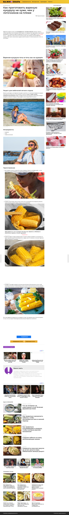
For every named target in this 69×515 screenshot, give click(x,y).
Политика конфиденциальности (10, 513)
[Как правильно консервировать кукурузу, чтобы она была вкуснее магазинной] (12, 429)
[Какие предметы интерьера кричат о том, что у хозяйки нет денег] (56, 112)
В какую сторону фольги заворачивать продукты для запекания (54, 133)
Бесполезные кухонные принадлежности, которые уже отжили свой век (54, 104)
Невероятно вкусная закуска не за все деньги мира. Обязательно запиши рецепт (33, 449)
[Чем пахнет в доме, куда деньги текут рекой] (56, 12)
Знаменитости (26, 1)
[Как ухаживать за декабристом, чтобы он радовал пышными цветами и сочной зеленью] (56, 54)
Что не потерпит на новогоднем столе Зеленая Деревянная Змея (32, 407)
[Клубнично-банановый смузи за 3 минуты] (56, 141)
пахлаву (41, 34)
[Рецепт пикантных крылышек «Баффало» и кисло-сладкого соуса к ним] (56, 83)
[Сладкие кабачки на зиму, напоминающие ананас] (12, 440)
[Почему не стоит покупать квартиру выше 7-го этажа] (56, 40)
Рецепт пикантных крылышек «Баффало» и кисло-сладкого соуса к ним (55, 89)
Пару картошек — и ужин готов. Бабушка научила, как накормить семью (23, 504)
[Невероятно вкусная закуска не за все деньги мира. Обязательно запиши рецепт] (12, 451)
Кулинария (44, 1)
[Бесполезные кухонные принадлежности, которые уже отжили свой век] (56, 97)
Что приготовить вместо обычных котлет (55, 33)
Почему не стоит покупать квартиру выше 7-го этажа (56, 46)
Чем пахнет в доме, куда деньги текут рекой (55, 19)
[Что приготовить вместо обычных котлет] (56, 26)
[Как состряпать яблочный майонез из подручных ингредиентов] (38, 496)
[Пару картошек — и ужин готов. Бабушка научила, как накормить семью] (23, 496)
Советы (50, 1)
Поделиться (24, 234)
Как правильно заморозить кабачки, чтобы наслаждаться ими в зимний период (33, 418)
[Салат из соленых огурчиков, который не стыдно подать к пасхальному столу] (9, 496)
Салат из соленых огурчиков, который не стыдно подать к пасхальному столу (8, 504)
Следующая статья (30, 341)
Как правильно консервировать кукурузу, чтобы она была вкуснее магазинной (32, 429)
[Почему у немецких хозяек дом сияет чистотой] (56, 69)
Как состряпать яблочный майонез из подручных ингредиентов (38, 504)
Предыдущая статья (18, 341)
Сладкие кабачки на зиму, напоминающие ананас (32, 438)
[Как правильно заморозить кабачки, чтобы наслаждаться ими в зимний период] (12, 418)
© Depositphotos (5, 87)
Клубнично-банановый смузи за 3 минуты (55, 148)
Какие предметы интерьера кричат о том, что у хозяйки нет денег (55, 119)
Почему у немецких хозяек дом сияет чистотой (54, 75)
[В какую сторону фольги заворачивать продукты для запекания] (56, 126)
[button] (65, 2)
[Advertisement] (23, 47)
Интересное (35, 1)
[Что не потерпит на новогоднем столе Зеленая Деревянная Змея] (12, 408)
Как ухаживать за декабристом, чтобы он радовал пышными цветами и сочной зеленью (54, 60)
